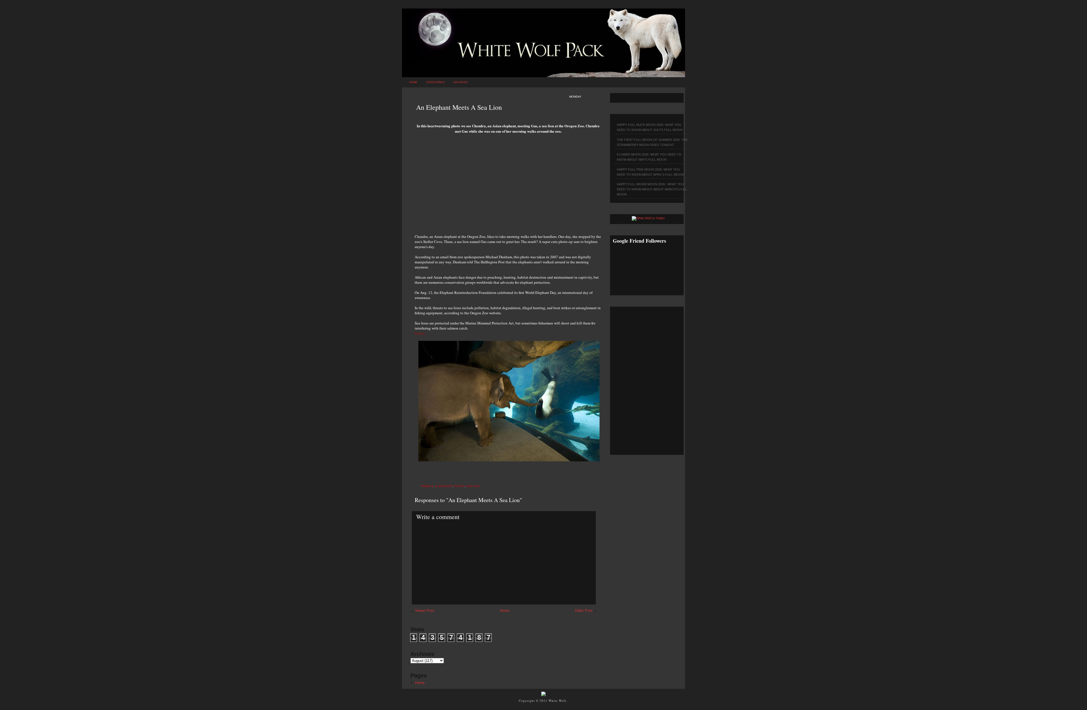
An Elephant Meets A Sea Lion (459, 107)
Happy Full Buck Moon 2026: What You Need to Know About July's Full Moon (649, 127)
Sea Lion (473, 486)
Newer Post (424, 610)
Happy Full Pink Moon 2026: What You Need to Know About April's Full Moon (650, 172)
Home (413, 82)
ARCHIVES (460, 82)
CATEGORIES (435, 82)
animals (427, 486)
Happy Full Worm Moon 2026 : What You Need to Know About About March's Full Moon (652, 189)
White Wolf (558, 700)
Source (420, 333)
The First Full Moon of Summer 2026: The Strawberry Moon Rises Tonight (652, 142)
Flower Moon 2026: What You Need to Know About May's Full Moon (649, 157)
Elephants (444, 486)
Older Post (583, 610)
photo (459, 486)
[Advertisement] (508, 185)
